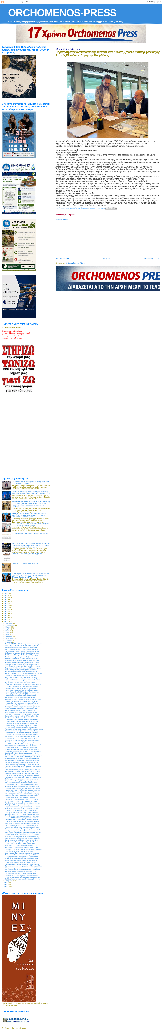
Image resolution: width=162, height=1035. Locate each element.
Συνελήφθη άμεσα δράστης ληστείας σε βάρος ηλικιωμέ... (22, 838)
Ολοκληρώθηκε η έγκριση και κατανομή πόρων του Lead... (23, 769)
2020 (6, 615)
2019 (6, 613)
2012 (6, 599)
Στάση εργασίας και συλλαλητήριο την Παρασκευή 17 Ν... (22, 736)
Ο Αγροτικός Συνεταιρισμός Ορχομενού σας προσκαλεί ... (22, 714)
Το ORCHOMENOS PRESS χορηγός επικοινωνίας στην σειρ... (24, 644)
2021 (6, 617)
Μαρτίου (8, 627)
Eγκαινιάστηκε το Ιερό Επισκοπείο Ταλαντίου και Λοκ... (21, 768)
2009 (6, 593)
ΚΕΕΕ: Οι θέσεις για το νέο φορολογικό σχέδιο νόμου (21, 658)
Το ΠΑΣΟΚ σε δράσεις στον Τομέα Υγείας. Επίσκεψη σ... (22, 677)
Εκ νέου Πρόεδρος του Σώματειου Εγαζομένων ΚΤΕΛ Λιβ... (23, 869)
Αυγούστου (9, 636)
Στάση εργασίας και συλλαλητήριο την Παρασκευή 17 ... (22, 697)
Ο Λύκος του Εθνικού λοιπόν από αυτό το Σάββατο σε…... (22, 701)
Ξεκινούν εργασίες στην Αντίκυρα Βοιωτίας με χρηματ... (21, 708)
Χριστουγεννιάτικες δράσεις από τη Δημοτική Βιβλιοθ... (21, 860)
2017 (6, 609)
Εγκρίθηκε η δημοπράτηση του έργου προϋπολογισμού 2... (23, 788)
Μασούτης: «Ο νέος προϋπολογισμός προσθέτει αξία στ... (22, 786)
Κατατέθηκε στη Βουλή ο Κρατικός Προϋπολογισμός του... (22, 764)
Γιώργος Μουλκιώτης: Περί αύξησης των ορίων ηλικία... (22, 721)
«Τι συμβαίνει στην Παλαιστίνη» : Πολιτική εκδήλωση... (21, 703)
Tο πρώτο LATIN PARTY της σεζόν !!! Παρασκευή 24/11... (22, 814)
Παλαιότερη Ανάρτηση (152, 258)
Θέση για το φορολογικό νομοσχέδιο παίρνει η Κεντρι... (22, 868)
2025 (6, 885)
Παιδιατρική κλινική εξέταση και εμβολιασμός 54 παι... (21, 695)
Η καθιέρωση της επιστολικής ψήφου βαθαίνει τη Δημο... (22, 875)
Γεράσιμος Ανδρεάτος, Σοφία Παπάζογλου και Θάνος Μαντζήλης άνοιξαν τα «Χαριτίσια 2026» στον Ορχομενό (31, 492)
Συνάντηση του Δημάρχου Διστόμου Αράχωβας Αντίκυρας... (23, 829)
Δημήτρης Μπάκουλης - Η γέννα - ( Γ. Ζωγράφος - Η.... (22, 716)
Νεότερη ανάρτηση (62, 258)
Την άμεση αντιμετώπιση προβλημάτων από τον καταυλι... (23, 771)
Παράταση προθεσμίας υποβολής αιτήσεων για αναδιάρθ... (23, 766)
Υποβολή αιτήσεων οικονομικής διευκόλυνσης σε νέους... (22, 662)
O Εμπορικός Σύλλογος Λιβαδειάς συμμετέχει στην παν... (22, 781)
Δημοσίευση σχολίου (62, 219)
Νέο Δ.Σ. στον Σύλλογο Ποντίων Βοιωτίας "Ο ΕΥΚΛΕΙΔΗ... (23, 756)
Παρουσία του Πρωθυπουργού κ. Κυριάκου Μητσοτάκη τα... (23, 777)
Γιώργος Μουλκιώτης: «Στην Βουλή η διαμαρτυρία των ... (22, 827)
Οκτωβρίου (9, 640)
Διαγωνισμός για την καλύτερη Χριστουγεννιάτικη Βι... (21, 840)
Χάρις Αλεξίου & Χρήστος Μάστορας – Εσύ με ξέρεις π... (22, 645)
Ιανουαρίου (9, 623)
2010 (6, 595)
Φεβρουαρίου (9, 625)
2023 (6, 621)
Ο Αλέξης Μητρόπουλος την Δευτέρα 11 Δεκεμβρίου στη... (22, 879)
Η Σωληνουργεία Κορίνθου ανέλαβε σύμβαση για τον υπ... (23, 705)
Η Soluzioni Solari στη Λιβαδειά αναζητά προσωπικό (30, 533)
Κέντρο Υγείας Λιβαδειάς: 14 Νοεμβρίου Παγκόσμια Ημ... (22, 692)
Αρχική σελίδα (107, 258)
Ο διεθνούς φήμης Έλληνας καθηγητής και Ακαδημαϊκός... (22, 718)
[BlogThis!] (108, 208)
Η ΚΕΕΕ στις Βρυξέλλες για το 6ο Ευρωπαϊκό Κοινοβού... (22, 758)
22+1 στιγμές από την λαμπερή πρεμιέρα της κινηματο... (22, 853)
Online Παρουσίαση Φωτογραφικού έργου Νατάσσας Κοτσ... (23, 755)
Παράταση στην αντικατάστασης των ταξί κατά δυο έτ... (21, 810)
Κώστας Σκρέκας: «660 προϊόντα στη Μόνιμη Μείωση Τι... (22, 651)
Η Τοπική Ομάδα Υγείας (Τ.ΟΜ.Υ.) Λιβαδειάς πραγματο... (22, 694)
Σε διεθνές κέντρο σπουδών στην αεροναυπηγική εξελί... (22, 836)
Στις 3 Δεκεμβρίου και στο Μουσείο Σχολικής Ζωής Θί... (21, 782)
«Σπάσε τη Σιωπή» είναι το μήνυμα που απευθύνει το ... (22, 864)
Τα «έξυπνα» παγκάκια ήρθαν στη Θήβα (17, 657)
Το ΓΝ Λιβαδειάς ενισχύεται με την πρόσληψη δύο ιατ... (21, 671)
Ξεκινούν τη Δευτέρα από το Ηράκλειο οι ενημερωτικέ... (22, 742)
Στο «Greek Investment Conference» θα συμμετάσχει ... (22, 762)
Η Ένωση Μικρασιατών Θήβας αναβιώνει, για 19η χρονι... (22, 877)
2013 (6, 601)
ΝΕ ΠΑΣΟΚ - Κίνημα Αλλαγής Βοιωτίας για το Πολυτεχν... (22, 749)
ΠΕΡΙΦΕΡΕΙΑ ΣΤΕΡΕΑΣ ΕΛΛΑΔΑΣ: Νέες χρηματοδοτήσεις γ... (24, 744)
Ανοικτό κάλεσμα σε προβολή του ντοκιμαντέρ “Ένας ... (22, 731)
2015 (6, 605)
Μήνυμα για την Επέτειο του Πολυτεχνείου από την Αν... (22, 740)
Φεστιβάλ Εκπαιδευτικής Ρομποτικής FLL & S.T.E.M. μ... (22, 773)
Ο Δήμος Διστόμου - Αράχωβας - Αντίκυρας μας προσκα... (22, 775)
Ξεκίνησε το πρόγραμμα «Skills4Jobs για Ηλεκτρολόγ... (22, 653)
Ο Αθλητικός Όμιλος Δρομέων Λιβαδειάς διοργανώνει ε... (22, 719)
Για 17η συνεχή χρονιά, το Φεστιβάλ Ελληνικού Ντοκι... (22, 784)
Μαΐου (7, 631)
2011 (6, 597)
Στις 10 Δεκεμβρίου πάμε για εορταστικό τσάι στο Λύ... (21, 871)
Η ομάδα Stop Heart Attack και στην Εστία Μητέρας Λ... (21, 843)
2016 (6, 607)
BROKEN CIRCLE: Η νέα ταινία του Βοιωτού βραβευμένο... (23, 760)
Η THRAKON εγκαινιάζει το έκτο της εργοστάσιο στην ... (22, 858)
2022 (6, 619)
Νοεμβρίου (8, 642)
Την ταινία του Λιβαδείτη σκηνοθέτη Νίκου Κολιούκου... (21, 683)
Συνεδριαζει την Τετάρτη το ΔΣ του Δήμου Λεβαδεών (20, 842)
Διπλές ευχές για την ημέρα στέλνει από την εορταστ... (21, 779)
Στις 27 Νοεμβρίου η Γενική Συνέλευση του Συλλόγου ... (22, 649)
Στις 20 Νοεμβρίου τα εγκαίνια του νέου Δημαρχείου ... (21, 710)
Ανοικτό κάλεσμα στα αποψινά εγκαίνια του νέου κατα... (22, 816)
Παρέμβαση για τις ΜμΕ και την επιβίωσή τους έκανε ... (21, 723)
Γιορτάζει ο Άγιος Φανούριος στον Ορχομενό (27, 554)
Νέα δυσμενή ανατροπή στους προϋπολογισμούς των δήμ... (23, 832)
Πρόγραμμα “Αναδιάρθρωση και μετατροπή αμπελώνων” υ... (23, 684)
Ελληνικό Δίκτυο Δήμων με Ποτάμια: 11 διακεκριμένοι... (21, 688)
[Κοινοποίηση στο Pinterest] (116, 208)
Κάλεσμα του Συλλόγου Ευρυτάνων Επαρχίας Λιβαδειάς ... (23, 823)
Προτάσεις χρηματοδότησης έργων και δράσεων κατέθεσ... (23, 803)
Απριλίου (8, 629)
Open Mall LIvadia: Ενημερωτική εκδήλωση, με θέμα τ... (22, 664)
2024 (6, 883)
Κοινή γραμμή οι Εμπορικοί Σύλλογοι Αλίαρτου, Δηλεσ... (22, 690)
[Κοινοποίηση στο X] (111, 208)
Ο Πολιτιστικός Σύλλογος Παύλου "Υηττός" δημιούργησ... (22, 655)
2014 (6, 603)
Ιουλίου (7, 634)
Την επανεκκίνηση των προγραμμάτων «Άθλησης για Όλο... (23, 866)
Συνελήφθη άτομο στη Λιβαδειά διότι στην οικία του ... (21, 831)
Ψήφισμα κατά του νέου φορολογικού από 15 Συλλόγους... (23, 807)
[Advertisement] (109, 238)
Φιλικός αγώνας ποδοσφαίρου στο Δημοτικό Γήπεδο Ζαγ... (23, 707)
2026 (6, 887)
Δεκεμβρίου (9, 881)
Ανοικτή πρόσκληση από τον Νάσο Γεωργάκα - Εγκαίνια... (23, 666)
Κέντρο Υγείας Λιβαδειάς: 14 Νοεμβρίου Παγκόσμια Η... (21, 669)
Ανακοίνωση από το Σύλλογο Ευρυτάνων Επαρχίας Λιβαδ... (23, 699)
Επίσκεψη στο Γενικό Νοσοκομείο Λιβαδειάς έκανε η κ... (22, 795)
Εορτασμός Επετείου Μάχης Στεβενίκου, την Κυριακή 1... (22, 647)
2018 (6, 611)
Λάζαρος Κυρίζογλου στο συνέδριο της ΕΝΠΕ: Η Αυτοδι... (22, 799)
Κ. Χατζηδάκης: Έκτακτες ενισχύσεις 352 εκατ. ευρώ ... (21, 738)
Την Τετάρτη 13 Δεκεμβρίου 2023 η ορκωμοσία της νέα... (22, 847)
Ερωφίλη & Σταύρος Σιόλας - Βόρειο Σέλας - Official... (21, 873)
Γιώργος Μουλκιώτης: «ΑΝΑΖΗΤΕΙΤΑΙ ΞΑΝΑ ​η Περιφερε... (22, 834)
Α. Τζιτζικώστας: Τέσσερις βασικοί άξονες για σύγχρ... (21, 801)
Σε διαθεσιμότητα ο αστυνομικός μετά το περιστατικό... (21, 725)
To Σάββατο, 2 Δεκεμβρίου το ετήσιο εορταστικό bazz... (21, 805)
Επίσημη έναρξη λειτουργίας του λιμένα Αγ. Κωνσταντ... (22, 812)
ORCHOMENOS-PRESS (62, 12)
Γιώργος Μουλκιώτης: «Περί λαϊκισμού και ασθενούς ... (21, 747)
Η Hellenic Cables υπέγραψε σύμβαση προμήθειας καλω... (23, 792)
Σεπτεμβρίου (9, 638)
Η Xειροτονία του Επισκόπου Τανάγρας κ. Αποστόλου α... (22, 681)
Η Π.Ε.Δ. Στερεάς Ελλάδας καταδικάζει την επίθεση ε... (21, 727)
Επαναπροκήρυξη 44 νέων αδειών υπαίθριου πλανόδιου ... (23, 660)
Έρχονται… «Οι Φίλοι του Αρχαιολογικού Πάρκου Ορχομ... (23, 668)
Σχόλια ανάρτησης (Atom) (75, 263)
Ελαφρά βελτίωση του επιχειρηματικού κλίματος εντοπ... (22, 856)
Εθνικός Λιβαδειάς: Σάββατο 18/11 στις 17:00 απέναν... (21, 745)
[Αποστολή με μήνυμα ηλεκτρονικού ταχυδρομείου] (106, 208)
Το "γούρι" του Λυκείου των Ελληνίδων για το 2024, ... (21, 855)
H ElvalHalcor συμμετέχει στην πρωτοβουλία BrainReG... (22, 808)
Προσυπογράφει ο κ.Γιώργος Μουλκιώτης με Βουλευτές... (22, 819)
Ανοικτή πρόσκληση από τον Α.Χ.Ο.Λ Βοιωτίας (19, 851)
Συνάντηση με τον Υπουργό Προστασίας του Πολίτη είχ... (22, 794)
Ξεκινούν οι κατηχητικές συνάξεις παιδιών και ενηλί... (21, 862)
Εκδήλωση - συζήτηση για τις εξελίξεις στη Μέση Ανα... (21, 675)
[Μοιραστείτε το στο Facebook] (113, 208)
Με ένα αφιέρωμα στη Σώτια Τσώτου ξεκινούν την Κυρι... (22, 679)
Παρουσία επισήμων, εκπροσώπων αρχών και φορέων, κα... (24, 729)
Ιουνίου (7, 632)
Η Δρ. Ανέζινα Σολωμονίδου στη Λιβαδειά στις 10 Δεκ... (21, 845)
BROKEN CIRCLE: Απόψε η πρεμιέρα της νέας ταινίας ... (22, 818)
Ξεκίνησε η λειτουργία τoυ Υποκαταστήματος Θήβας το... (22, 732)
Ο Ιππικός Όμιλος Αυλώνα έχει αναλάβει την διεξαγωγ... (22, 686)
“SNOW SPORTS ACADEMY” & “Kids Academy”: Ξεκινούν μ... (24, 849)
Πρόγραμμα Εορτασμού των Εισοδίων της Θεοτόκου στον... (23, 751)
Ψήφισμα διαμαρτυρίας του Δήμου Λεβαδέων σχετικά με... (22, 712)
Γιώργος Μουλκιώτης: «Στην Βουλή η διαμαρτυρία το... (21, 797)
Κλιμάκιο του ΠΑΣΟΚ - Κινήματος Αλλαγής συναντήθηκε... (22, 790)
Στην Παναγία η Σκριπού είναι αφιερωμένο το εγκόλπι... (22, 753)
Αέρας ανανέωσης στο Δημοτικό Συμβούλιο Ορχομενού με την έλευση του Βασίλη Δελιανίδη (30, 524)
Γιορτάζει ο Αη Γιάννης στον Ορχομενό (25, 564)
